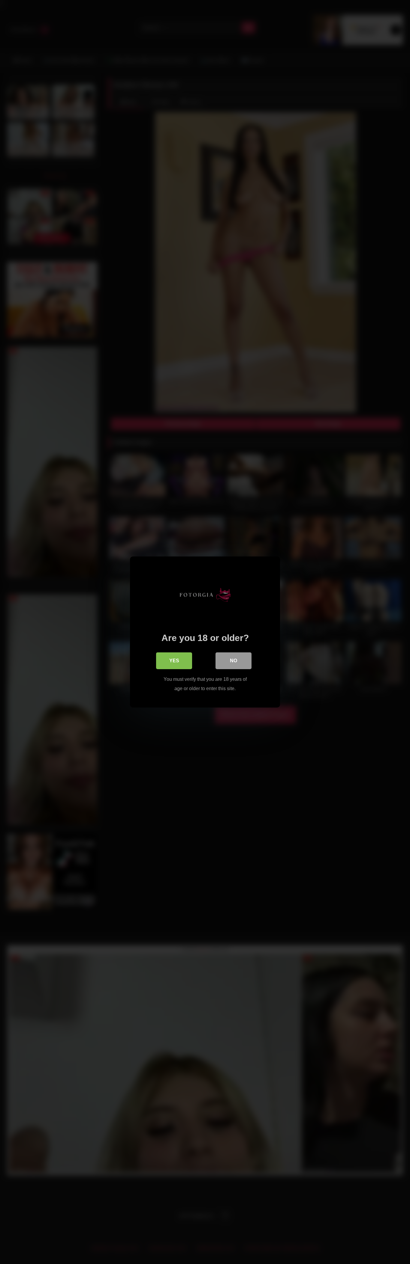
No (233, 660)
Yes (174, 660)
